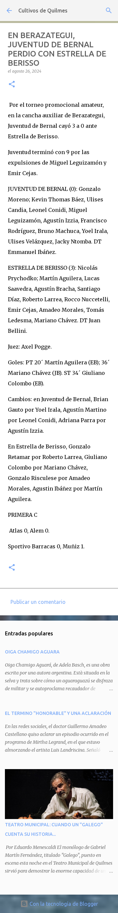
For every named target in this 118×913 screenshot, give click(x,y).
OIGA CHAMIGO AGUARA (32, 651)
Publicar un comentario (38, 602)
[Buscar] (109, 10)
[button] (12, 84)
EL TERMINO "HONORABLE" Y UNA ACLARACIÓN (58, 713)
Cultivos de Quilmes (43, 10)
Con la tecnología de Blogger (63, 904)
